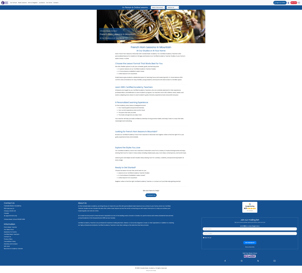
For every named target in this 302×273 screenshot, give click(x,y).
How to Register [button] (33, 3)
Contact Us (151, 195)
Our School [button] (13, 3)
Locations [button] (42, 3)
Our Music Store (9, 229)
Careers (55, 3)
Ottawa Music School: (10, 219)
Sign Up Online (280, 3)
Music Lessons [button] (22, 3)
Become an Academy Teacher (13, 249)
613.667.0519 (21, 219)
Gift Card (294, 3)
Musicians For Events (10, 232)
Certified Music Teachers (11, 234)
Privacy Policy (8, 239)
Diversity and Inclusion (11, 244)
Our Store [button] (49, 3)
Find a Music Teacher (10, 227)
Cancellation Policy (10, 241)
